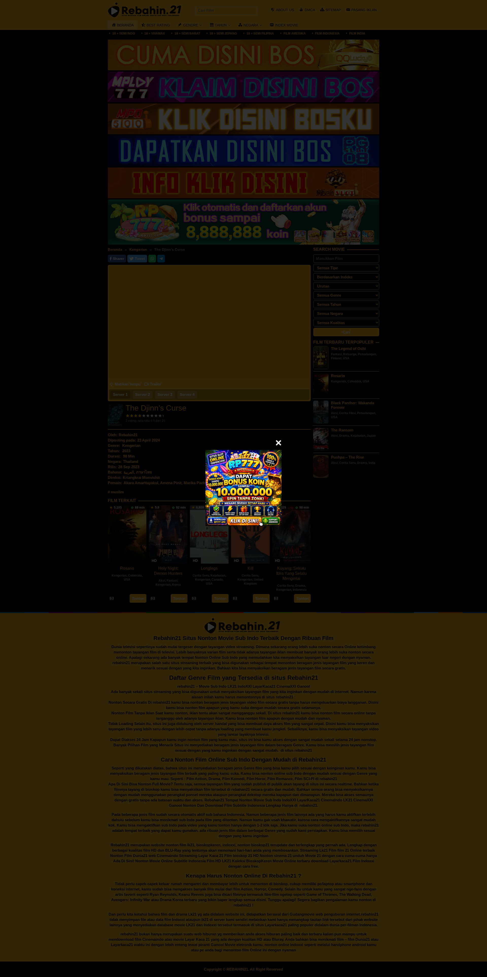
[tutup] (278, 443)
